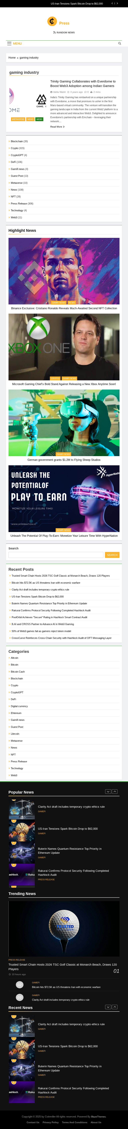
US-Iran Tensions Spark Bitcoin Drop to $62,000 (77, 3)
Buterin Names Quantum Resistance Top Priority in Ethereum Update (49, 603)
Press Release (19, 203)
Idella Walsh (59, 92)
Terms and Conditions (74, 1122)
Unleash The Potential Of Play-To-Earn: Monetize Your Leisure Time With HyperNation (64, 535)
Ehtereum (16, 713)
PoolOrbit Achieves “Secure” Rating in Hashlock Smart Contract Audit (49, 617)
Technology (17, 210)
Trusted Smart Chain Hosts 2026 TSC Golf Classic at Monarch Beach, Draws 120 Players (61, 575)
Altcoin (14, 657)
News (14, 189)
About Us (96, 1122)
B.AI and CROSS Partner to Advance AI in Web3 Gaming (43, 624)
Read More (56, 126)
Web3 (14, 217)
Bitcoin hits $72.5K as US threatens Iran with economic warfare (46, 582)
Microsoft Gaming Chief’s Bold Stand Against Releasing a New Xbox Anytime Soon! (64, 384)
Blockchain (17, 141)
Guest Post (17, 175)
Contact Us (33, 1122)
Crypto (14, 148)
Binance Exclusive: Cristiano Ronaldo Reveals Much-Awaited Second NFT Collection (64, 308)
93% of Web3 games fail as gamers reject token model (41, 631)
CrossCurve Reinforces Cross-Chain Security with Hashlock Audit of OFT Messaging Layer (62, 638)
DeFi (13, 162)
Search (13, 548)
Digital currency (19, 706)
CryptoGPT (17, 155)
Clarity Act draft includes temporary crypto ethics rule (40, 589)
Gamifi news (17, 169)
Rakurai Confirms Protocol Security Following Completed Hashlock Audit (51, 610)
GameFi (42, 813)
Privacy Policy (51, 1122)
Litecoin (15, 733)
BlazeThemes (98, 1116)
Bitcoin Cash (18, 671)
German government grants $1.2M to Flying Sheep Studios (64, 459)
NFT (13, 196)
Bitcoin (14, 664)
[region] (43, 1104)
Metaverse (16, 182)
